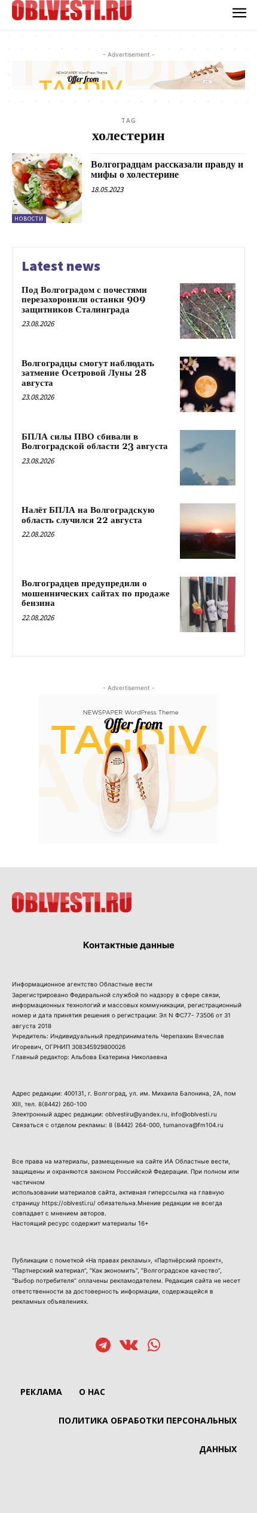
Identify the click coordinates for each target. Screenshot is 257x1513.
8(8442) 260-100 (62, 1103)
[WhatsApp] (154, 1346)
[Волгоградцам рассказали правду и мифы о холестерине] (47, 188)
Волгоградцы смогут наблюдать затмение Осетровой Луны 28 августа (88, 373)
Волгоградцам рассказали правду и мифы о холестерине (167, 170)
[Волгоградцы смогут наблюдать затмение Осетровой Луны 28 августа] (207, 384)
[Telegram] (103, 1346)
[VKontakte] (129, 1346)
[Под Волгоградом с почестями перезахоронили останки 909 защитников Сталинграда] (207, 311)
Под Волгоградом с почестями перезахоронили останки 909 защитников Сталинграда (84, 299)
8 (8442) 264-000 (134, 1124)
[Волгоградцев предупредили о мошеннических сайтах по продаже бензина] (207, 604)
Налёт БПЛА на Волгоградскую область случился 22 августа (88, 515)
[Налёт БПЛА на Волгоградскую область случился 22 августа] (207, 531)
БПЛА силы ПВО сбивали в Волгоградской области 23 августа (95, 442)
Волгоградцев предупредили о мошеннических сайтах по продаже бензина (96, 593)
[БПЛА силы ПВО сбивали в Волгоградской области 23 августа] (207, 457)
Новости (29, 218)
